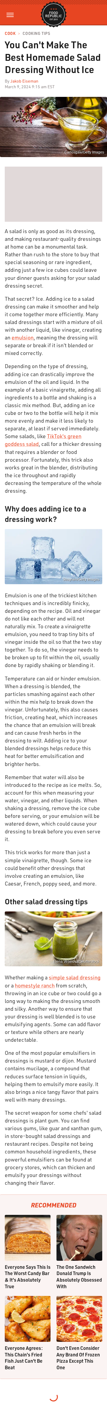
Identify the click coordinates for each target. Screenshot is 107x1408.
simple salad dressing (74, 977)
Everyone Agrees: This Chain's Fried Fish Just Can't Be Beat (24, 1357)
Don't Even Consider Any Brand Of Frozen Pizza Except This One (78, 1357)
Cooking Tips (36, 33)
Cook (10, 33)
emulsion (23, 337)
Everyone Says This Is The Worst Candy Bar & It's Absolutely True (28, 1276)
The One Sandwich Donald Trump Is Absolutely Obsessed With (79, 1276)
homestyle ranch (35, 985)
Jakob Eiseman (24, 80)
